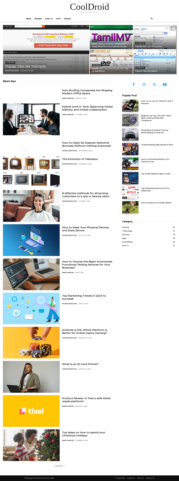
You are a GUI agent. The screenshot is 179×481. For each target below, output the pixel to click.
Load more (59, 466)
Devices (67, 19)
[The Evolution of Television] (31, 172)
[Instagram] (144, 84)
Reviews (38, 19)
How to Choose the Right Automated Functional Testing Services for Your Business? (87, 264)
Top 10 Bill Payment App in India (155, 174)
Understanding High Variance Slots (157, 145)
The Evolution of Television (80, 159)
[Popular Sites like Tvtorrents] (46, 49)
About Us (140, 478)
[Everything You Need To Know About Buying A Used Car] (130, 135)
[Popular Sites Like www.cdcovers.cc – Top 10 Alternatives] (111, 62)
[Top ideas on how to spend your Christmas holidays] (31, 445)
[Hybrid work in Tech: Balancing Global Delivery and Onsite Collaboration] (31, 119)
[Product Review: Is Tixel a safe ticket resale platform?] (31, 411)
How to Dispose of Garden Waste (156, 203)
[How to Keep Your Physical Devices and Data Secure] (31, 240)
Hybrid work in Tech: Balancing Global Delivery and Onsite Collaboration (87, 108)
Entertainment (127, 110)
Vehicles (125, 139)
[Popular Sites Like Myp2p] (154, 62)
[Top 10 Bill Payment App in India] (130, 178)
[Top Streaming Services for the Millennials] (130, 193)
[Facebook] (133, 84)
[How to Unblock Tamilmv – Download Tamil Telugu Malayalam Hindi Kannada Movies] (111, 37)
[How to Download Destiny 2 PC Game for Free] (130, 164)
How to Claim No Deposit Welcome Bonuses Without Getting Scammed (86, 144)
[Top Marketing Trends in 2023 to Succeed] (31, 308)
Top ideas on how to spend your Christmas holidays (83, 434)
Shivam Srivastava (69, 151)
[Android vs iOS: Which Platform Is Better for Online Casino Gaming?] (31, 343)
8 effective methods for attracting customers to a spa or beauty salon (85, 195)
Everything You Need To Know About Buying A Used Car (154, 131)
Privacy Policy (120, 478)
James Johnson (68, 98)
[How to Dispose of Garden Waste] (130, 207)
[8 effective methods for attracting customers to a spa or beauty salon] (31, 206)
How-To (49, 19)
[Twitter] (154, 84)
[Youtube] (164, 84)
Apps (58, 19)
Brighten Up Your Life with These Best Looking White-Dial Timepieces (156, 118)
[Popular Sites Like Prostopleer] (154, 37)
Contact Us (131, 478)
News (28, 19)
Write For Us (150, 478)
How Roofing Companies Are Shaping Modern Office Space (87, 92)
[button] (152, 19)
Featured (125, 125)
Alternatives (10, 62)
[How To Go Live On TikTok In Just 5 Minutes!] (130, 105)
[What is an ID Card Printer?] (31, 377)
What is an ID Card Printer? (80, 364)
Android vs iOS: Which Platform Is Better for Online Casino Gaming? (84, 331)
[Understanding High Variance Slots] (130, 149)
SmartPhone (127, 183)
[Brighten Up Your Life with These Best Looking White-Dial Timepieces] (130, 120)
